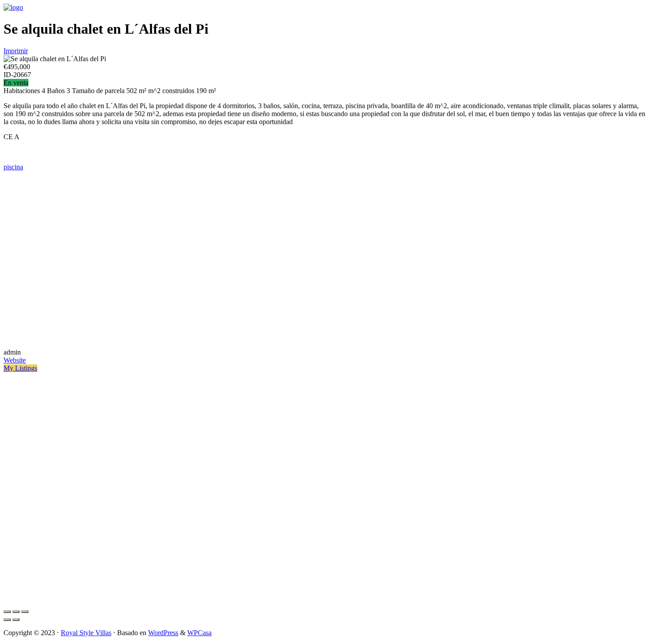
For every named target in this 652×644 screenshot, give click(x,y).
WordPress (163, 632)
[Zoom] (24, 611)
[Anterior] (7, 619)
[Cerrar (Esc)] (7, 611)
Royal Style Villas (86, 632)
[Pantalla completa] (16, 611)
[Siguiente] (16, 619)
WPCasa (199, 632)
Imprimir (16, 51)
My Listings (20, 368)
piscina (13, 167)
